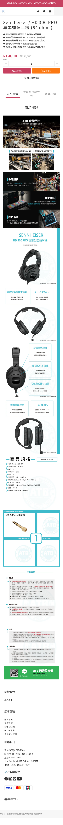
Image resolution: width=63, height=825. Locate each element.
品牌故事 (8, 699)
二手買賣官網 (14, 772)
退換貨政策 (9, 726)
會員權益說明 (10, 734)
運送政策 (8, 723)
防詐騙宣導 (9, 730)
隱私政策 (8, 719)
